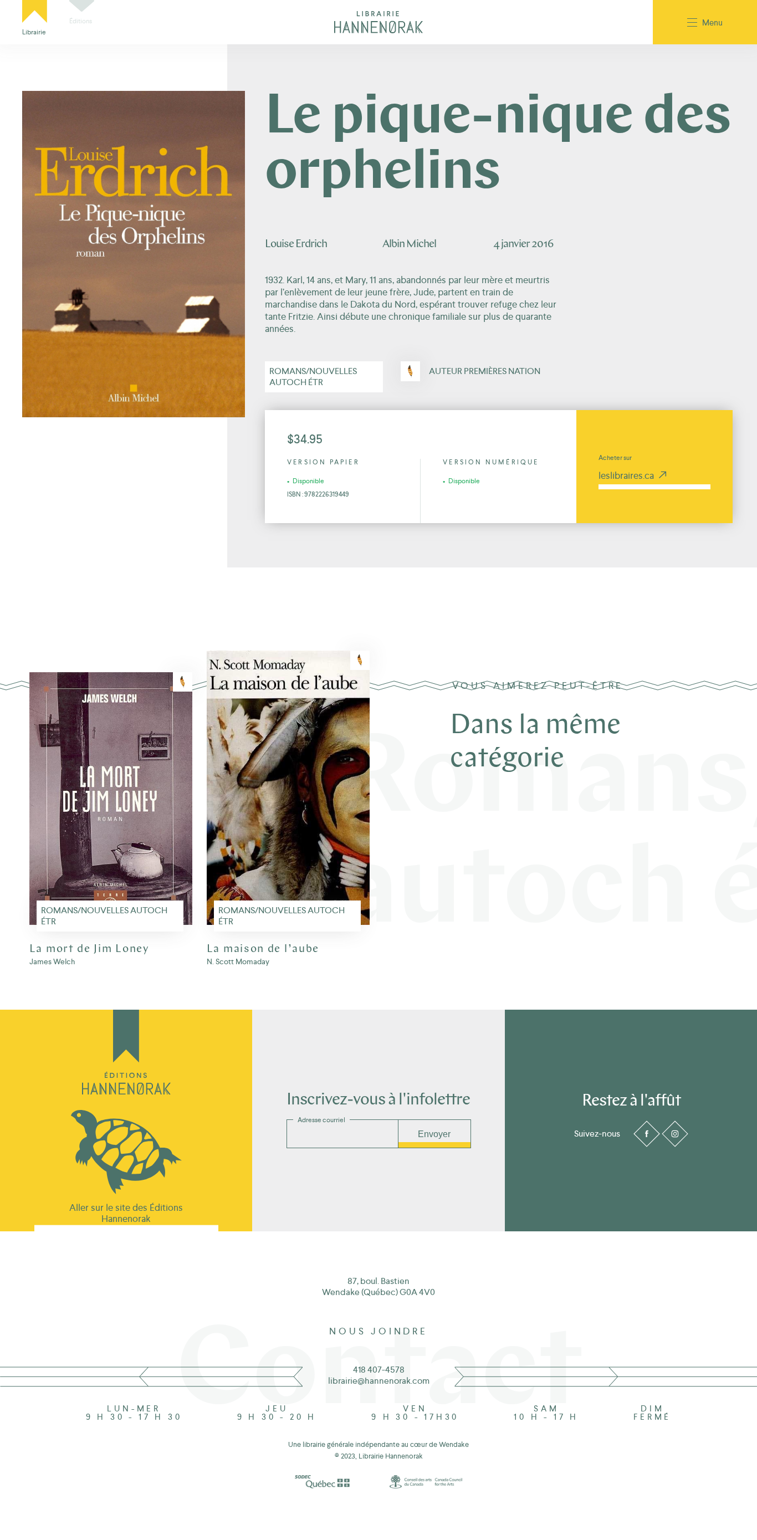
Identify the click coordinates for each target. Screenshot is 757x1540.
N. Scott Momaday (238, 961)
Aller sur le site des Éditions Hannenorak (126, 1213)
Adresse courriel (321, 1120)
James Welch (52, 961)
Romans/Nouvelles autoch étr (313, 376)
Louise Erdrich (296, 244)
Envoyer (434, 1134)
